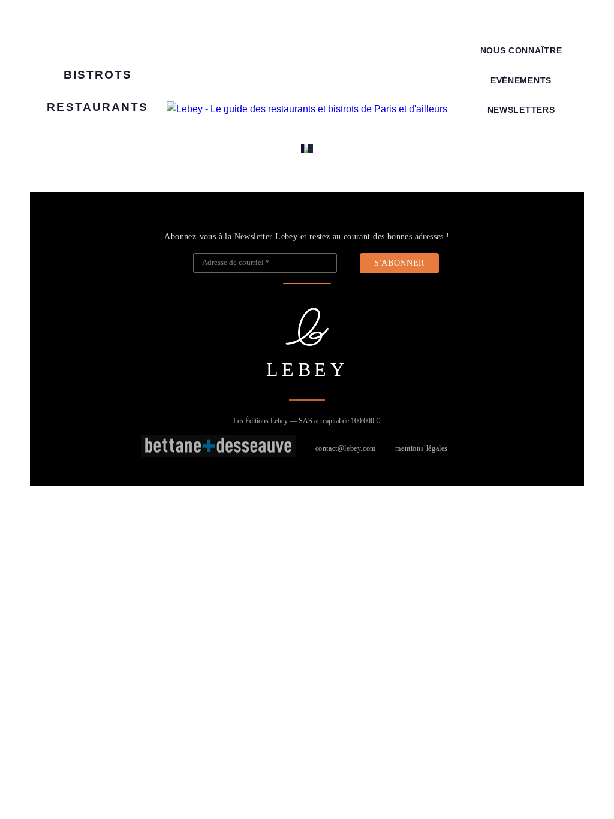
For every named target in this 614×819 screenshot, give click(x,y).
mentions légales (421, 448)
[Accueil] (307, 109)
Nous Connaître (521, 50)
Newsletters (521, 110)
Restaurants (97, 107)
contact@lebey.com (345, 448)
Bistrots (98, 74)
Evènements (521, 80)
